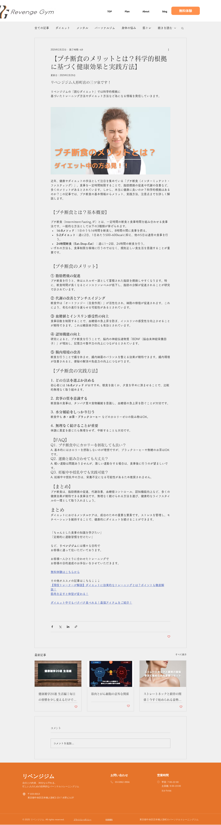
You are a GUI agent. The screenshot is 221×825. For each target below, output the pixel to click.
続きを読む (165, 27)
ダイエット (62, 27)
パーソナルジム (105, 27)
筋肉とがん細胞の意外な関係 (110, 693)
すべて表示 (181, 654)
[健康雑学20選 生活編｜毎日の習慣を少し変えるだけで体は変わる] (58, 674)
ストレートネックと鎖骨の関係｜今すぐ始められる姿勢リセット (162, 697)
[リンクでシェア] (75, 626)
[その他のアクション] (168, 50)
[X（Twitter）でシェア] (60, 626)
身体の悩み (129, 27)
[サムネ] (110, 674)
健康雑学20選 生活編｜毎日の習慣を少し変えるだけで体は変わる (57, 697)
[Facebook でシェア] (52, 626)
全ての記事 (41, 27)
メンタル (82, 27)
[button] (182, 28)
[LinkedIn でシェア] (68, 626)
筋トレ (147, 27)
